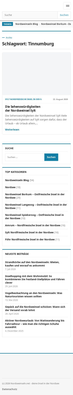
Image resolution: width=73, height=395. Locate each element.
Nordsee (10, 187)
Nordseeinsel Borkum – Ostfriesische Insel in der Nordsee (34, 196)
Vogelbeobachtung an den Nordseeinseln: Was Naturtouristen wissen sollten (33, 294)
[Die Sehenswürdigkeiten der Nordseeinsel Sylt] (36, 74)
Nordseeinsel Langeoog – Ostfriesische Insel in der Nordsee (36, 206)
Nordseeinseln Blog (26, 24)
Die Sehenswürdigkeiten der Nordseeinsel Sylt (22, 109)
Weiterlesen (12, 129)
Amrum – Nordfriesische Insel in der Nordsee (32, 225)
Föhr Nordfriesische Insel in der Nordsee (30, 239)
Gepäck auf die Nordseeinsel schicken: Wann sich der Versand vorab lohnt (35, 308)
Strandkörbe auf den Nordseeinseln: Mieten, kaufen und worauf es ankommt (32, 264)
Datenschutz (9, 389)
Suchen (64, 15)
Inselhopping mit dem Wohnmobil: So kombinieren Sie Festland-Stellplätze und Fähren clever (35, 279)
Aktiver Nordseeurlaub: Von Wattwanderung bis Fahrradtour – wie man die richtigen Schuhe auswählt (34, 324)
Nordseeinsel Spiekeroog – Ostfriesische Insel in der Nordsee (34, 216)
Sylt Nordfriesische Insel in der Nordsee (23, 99)
